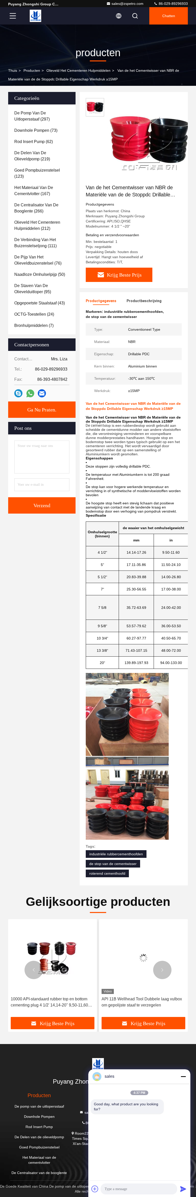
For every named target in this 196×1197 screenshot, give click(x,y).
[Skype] (18, 393)
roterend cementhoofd (107, 873)
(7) (34, 325)
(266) (36, 208)
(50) (39, 274)
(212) (37, 225)
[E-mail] (42, 393)
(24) (34, 314)
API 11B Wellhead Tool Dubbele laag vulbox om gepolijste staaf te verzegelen (60, 1002)
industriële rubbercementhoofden (116, 854)
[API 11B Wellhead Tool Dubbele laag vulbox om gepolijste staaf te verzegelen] (62, 958)
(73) (35, 130)
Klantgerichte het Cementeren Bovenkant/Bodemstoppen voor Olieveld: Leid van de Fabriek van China (152, 1002)
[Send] (183, 1188)
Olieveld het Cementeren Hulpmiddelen (78, 70)
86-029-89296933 (173, 4)
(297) (32, 116)
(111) (35, 243)
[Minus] (183, 1076)
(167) (33, 190)
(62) (33, 141)
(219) (32, 156)
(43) (39, 303)
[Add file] (95, 1188)
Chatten (168, 16)
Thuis (12, 70)
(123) (37, 173)
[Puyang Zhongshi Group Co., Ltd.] (35, 16)
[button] (33, 970)
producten (31, 70)
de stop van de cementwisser (113, 864)
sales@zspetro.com (127, 4)
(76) (38, 260)
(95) (32, 288)
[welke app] (30, 393)
